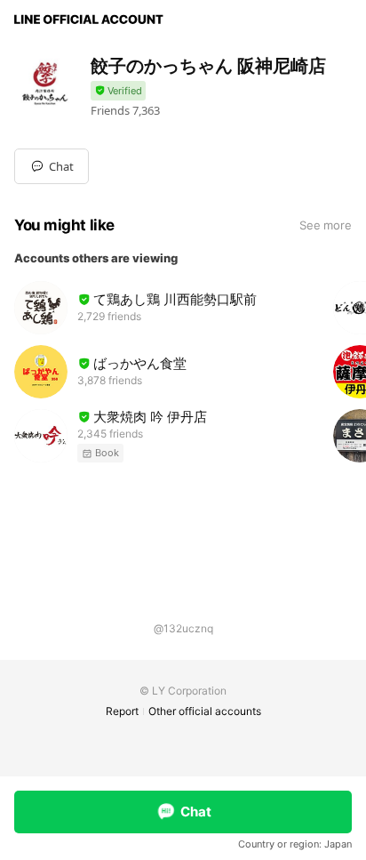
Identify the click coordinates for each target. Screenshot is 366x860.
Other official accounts (204, 711)
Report (122, 711)
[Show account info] (118, 91)
